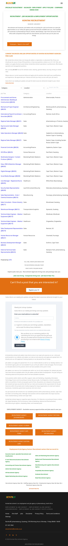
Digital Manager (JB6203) (8, 171)
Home (7, 514)
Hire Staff (15, 514)
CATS (10, 260)
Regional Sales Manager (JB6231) (11, 121)
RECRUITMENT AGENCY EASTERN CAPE (19, 442)
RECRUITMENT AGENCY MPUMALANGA (49, 432)
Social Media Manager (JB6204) (10, 176)
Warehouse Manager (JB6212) (10, 209)
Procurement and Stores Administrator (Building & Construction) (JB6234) (9, 100)
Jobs (21, 514)
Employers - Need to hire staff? (19, 44)
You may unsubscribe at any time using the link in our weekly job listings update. (32, 330)
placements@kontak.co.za (13, 529)
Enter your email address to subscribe (26, 314)
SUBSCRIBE (20, 345)
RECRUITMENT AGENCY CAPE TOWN (19, 432)
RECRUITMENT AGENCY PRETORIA (49, 415)
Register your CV (34, 290)
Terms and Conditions (53, 514)
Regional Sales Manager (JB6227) (11, 140)
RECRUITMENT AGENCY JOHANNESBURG (19, 416)
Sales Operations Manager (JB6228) (12, 133)
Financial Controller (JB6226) (9, 147)
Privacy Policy (39, 514)
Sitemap (8, 516)
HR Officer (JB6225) (7, 152)
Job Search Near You (34, 488)
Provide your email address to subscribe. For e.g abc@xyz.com (28, 321)
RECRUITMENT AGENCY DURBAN (19, 425)
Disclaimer (29, 514)
